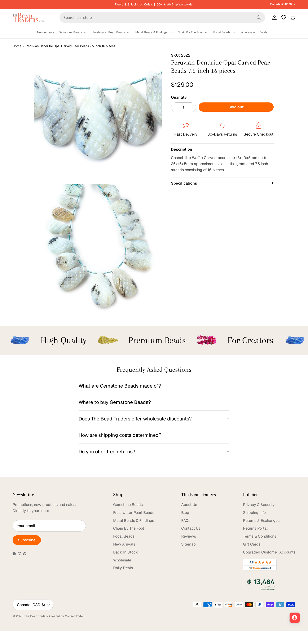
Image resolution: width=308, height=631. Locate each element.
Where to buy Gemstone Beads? (115, 402)
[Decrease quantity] (175, 107)
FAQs (185, 520)
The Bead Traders (36, 616)
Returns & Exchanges (261, 520)
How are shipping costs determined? (120, 435)
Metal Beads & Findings (151, 32)
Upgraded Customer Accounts (269, 552)
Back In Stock (125, 552)
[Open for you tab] (295, 618)
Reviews (188, 536)
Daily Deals (123, 567)
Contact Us (190, 528)
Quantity (179, 97)
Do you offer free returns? (107, 451)
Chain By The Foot (190, 32)
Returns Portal (255, 528)
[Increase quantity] (192, 107)
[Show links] (87, 32)
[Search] (258, 17)
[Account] (273, 17)
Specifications (184, 183)
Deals (263, 32)
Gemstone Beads (70, 32)
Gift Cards (251, 544)
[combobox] (162, 17)
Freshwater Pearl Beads (108, 32)
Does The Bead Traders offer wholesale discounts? (135, 418)
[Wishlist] (283, 17)
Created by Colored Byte (66, 616)
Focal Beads (221, 32)
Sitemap (188, 544)
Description (181, 149)
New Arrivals (45, 32)
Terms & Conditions (259, 536)
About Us (189, 504)
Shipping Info (254, 512)
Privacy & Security (259, 504)
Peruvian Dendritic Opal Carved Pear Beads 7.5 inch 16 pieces (70, 46)
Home (17, 46)
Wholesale (248, 32)
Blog (185, 512)
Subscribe (26, 540)
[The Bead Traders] (28, 17)
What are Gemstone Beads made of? (120, 386)
